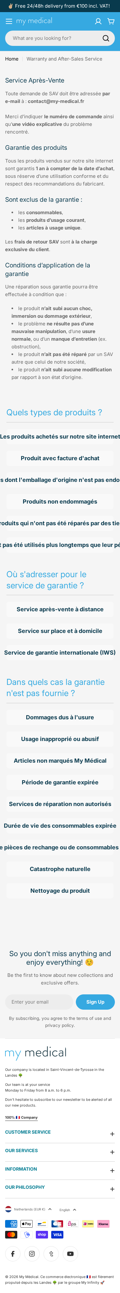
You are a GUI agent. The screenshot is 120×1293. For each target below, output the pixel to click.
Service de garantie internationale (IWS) (60, 652)
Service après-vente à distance (60, 609)
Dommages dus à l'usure (60, 717)
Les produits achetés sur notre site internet (60, 436)
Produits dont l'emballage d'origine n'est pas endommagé (60, 479)
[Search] (106, 38)
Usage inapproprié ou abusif (60, 739)
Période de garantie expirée (60, 782)
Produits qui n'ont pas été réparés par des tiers (60, 523)
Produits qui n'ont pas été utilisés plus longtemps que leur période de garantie (60, 544)
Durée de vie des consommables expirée (60, 825)
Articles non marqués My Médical (60, 760)
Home (12, 59)
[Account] (98, 21)
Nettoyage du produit (60, 890)
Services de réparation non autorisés (60, 804)
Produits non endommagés (60, 501)
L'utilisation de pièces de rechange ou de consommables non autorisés (60, 847)
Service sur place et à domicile (60, 631)
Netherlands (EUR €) (29, 1209)
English (65, 1210)
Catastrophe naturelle (60, 869)
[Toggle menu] (9, 21)
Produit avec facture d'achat (60, 458)
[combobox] (60, 38)
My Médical (28, 1277)
